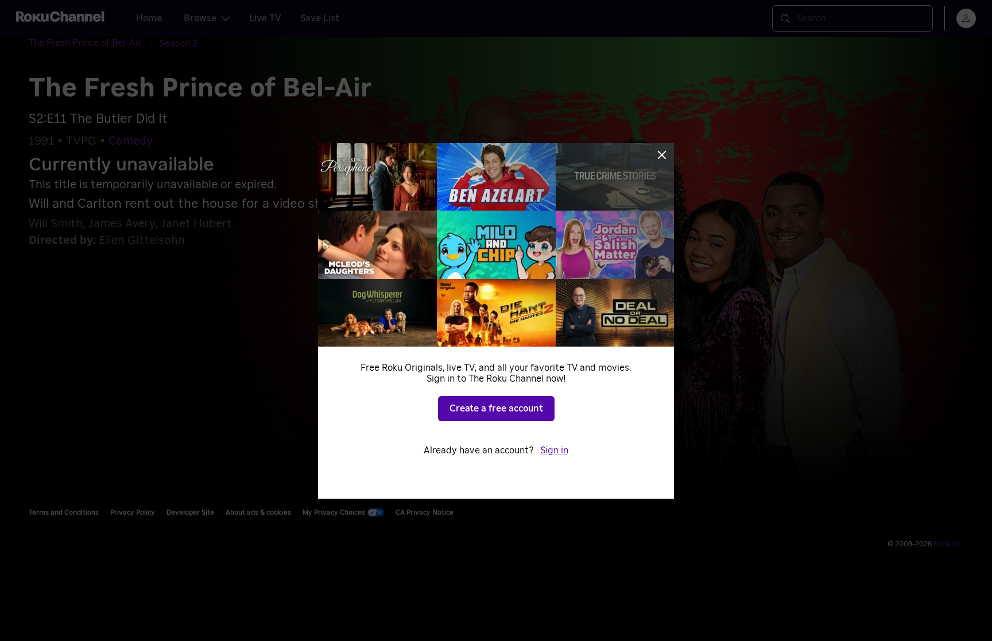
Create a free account (496, 408)
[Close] (662, 155)
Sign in (554, 450)
